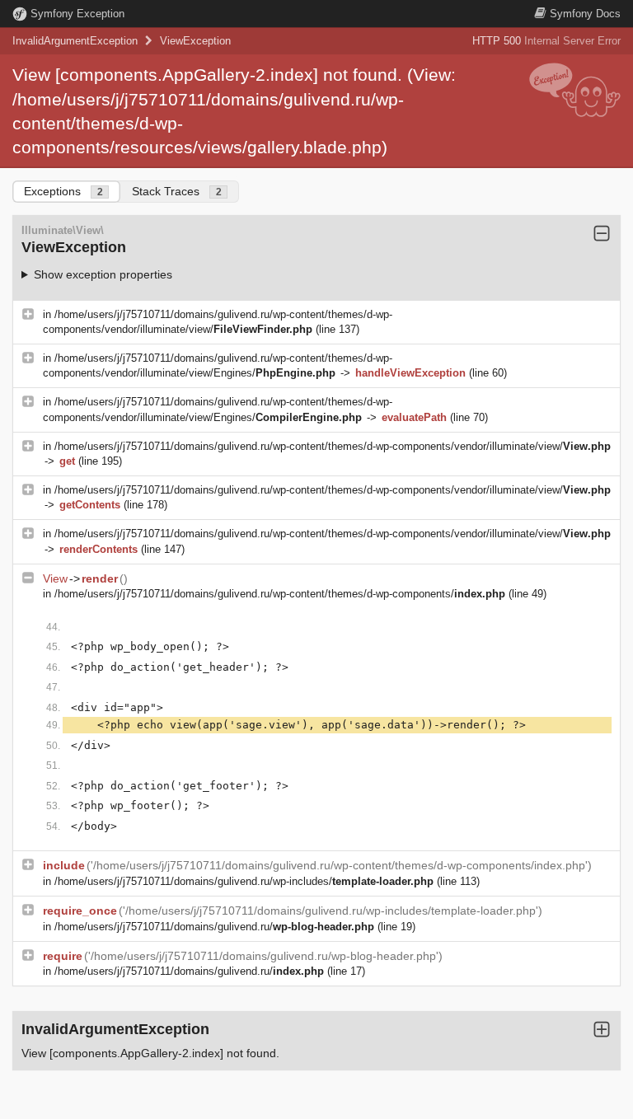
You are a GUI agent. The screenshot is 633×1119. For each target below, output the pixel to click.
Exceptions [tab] (63, 191)
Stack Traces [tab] (177, 191)
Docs (585, 13)
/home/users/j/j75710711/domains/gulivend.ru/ (214, 926)
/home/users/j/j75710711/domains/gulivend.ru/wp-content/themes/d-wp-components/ (279, 594)
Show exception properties (103, 274)
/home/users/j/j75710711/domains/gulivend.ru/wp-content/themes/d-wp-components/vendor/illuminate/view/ (332, 446)
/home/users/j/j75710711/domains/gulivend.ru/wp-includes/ (244, 881)
